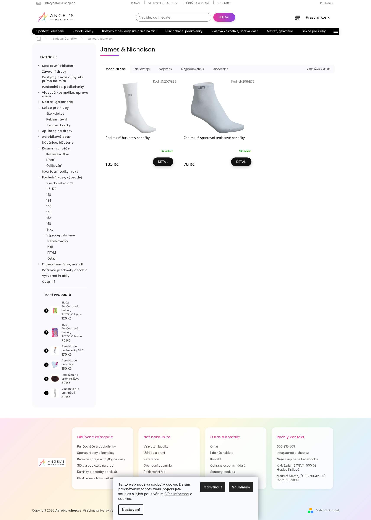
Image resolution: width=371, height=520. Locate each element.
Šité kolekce (55, 113)
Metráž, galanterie (57, 102)
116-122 (51, 189)
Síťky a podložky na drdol (95, 465)
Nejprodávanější (192, 69)
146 (48, 212)
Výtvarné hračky (56, 276)
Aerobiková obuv (56, 137)
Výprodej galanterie (60, 235)
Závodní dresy (54, 71)
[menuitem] (50, 31)
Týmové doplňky (58, 125)
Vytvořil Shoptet (327, 510)
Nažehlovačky (57, 241)
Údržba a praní (197, 3)
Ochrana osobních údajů (227, 465)
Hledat (224, 17)
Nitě (50, 247)
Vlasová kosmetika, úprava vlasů (65, 94)
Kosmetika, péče (56, 148)
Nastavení (131, 509)
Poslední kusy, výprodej (62, 177)
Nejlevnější (142, 69)
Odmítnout (213, 487)
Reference (151, 459)
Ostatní (52, 258)
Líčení (50, 160)
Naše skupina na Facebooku (297, 459)
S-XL (49, 229)
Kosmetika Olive (57, 154)
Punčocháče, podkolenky (63, 87)
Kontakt (224, 3)
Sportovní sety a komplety (96, 452)
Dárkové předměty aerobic (64, 270)
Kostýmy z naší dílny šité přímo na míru (63, 79)
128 (48, 194)
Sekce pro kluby (55, 108)
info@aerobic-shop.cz (293, 452)
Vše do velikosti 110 (60, 183)
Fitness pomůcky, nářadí (62, 264)
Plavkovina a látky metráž (95, 478)
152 (48, 218)
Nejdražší (165, 69)
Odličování (54, 165)
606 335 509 (286, 446)
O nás (135, 3)
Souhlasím (241, 487)
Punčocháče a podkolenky (96, 446)
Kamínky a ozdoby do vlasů (97, 471)
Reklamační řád (154, 471)
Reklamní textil (56, 119)
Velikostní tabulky (163, 3)
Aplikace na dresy (57, 131)
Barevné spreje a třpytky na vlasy (101, 459)
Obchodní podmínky (158, 465)
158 (48, 223)
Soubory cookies (222, 471)
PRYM (51, 252)
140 (48, 206)
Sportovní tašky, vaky (60, 171)
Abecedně (220, 69)
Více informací (177, 494)
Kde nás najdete (221, 452)
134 (48, 200)
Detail (163, 162)
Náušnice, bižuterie (58, 142)
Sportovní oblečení (58, 66)
